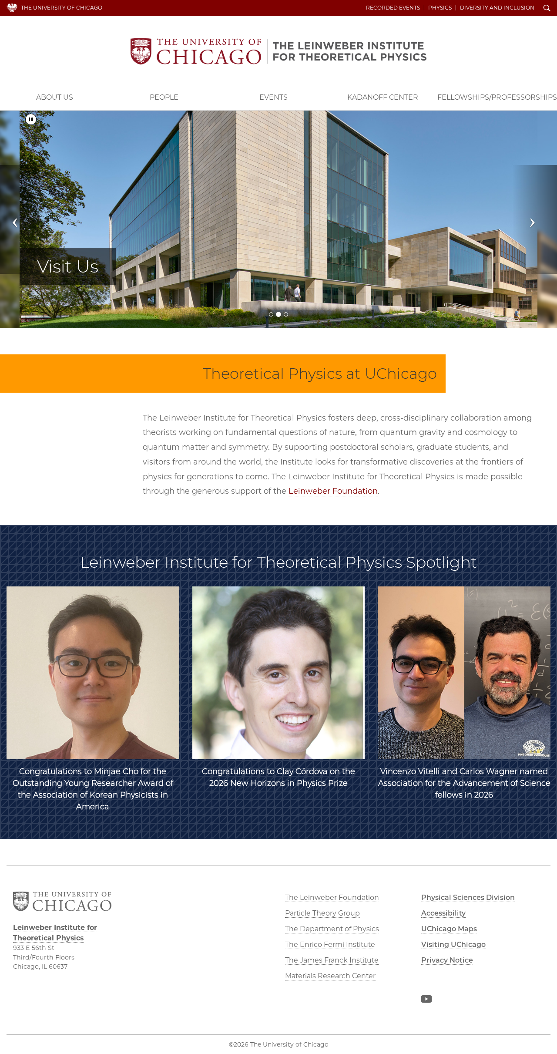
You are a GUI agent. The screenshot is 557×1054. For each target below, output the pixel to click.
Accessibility (443, 913)
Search (547, 8)
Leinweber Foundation (333, 491)
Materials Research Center (330, 976)
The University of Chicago (61, 7)
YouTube (426, 1000)
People (164, 97)
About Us (54, 97)
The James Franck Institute (332, 960)
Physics (440, 7)
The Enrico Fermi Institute (330, 944)
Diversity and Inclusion (497, 7)
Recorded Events (393, 7)
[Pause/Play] (31, 119)
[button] (22, 219)
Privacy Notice (447, 960)
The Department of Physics (332, 929)
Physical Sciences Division (468, 897)
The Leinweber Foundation (332, 897)
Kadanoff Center (382, 97)
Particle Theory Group (322, 913)
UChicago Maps (449, 929)
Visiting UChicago (453, 944)
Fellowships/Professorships (497, 97)
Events (273, 97)
